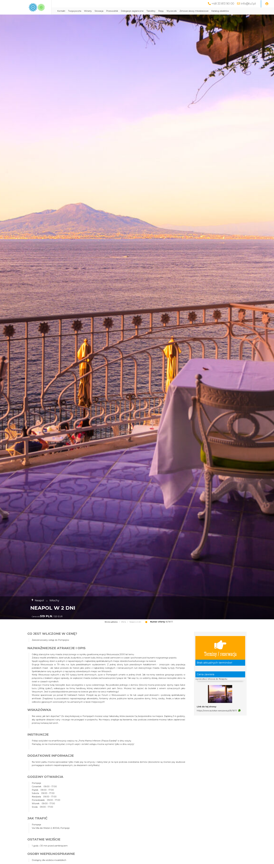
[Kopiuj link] (239, 710)
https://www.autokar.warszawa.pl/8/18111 (217, 710)
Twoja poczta (74, 11)
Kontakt (61, 11)
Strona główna (111, 622)
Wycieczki (172, 11)
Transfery (150, 11)
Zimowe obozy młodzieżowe (194, 11)
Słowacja (99, 11)
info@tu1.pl (248, 3)
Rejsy (161, 11)
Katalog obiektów (220, 11)
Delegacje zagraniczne (132, 11)
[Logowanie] (267, 3)
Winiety (88, 11)
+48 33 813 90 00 (222, 3)
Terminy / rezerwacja (220, 653)
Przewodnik (112, 11)
